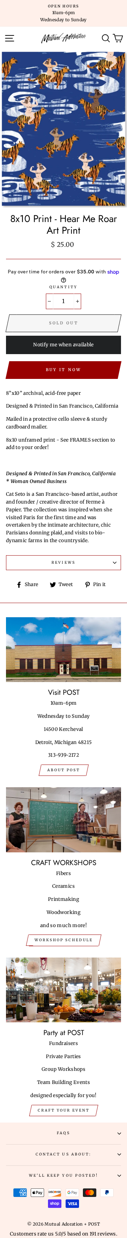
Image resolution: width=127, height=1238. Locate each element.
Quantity (63, 287)
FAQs (63, 1133)
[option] (63, 13)
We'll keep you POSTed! (63, 1175)
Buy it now (63, 369)
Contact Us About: (63, 1154)
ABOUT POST (63, 770)
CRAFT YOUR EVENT (64, 1110)
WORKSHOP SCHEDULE (64, 940)
